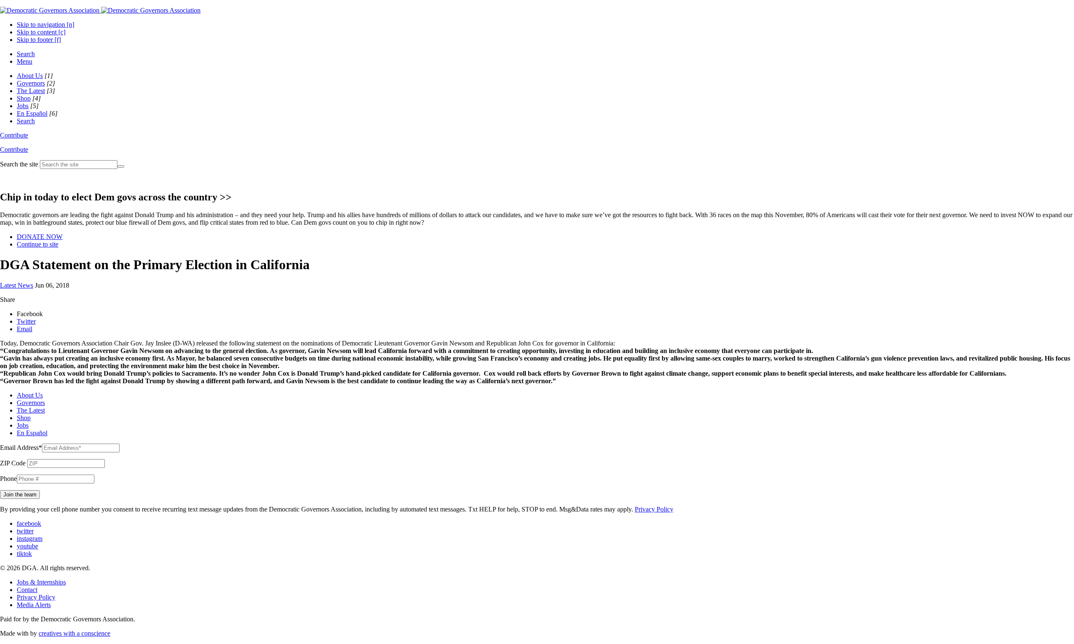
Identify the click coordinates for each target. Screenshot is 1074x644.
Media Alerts (34, 604)
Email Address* (21, 447)
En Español (32, 113)
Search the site (19, 164)
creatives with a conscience (74, 633)
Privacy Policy (654, 509)
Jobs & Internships (41, 582)
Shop (24, 98)
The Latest (31, 90)
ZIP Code (13, 463)
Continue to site (37, 244)
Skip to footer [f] (39, 39)
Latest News (16, 285)
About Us (30, 75)
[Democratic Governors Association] (100, 10)
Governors (31, 83)
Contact (27, 589)
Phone (8, 478)
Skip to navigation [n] (45, 24)
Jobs (23, 105)
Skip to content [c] (41, 32)
